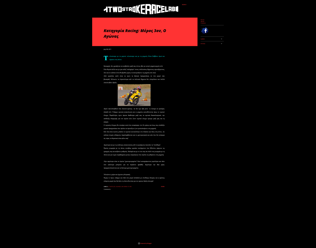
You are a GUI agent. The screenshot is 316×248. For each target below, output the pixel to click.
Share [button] (163, 186)
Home (202, 20)
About (202, 21)
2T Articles (111, 186)
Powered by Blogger (146, 243)
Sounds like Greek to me (124, 186)
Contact (203, 23)
